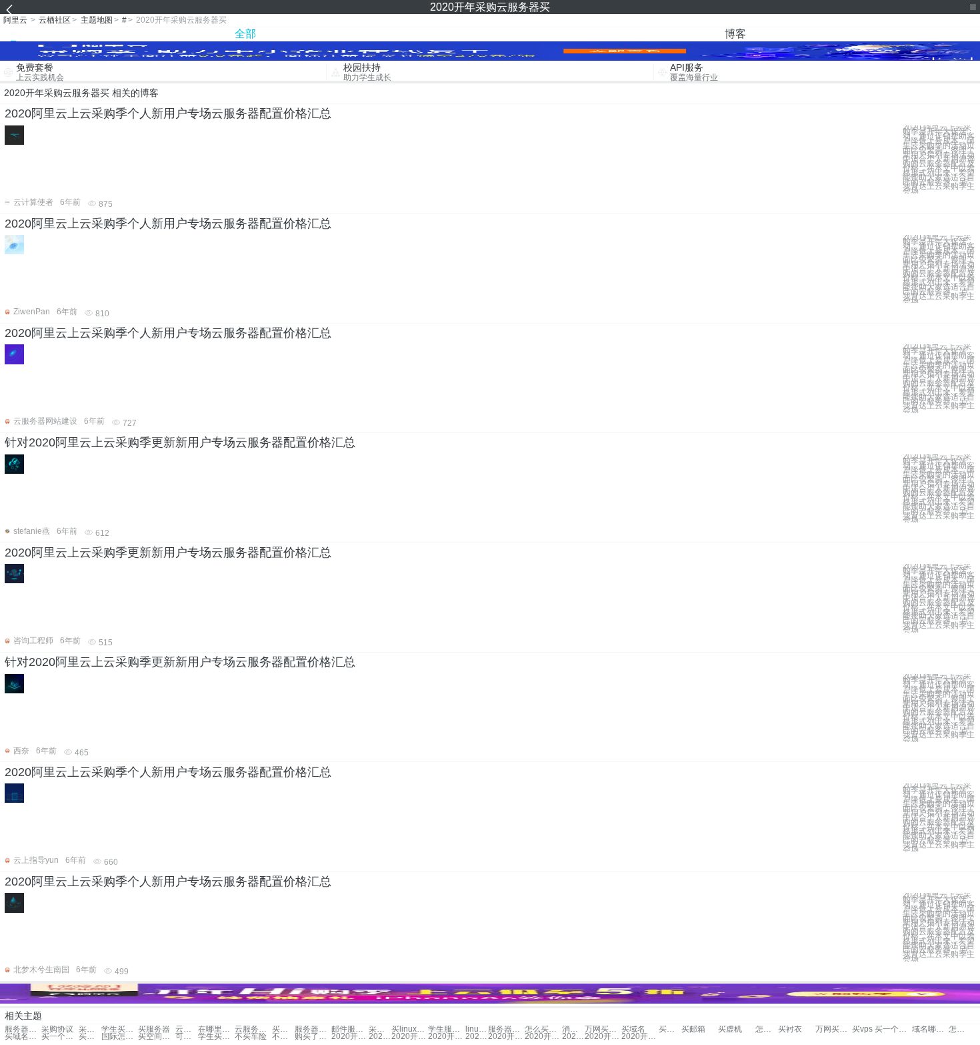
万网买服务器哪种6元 (603, 1029)
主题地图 (97, 20)
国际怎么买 (119, 1036)
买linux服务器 (409, 1029)
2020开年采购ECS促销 (349, 1036)
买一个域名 (893, 1029)
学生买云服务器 (119, 1029)
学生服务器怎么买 (446, 1029)
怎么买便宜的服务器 (543, 1029)
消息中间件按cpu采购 (573, 1029)
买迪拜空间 (90, 1036)
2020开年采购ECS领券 (409, 1036)
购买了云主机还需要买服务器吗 (313, 1036)
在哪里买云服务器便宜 (216, 1029)
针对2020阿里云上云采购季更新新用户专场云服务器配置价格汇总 (180, 442)
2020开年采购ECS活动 (446, 1036)
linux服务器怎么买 (476, 1029)
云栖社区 (55, 20)
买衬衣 (790, 1029)
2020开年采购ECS (506, 1036)
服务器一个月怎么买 (506, 1029)
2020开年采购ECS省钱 (380, 1036)
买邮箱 (693, 1029)
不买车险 (251, 1036)
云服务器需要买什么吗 (253, 1029)
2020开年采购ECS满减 (476, 1036)
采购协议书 (380, 1029)
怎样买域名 (960, 1029)
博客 (735, 33)
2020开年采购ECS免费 (573, 1036)
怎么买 (766, 1029)
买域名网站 (23, 1036)
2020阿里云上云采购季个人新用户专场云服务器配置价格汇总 (168, 113)
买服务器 (154, 1029)
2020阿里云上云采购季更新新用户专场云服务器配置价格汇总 (168, 552)
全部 (245, 33)
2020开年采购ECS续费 (543, 1036)
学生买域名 (216, 1036)
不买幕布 (283, 1036)
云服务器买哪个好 (186, 1029)
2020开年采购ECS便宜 (639, 1036)
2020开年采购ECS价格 (603, 1036)
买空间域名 (156, 1036)
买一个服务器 (283, 1029)
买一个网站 (59, 1036)
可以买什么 (186, 1036)
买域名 (633, 1029)
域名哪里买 (930, 1029)
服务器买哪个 (313, 1029)
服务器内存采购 (23, 1029)
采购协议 (57, 1029)
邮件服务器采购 (349, 1029)
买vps (862, 1029)
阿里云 (15, 20)
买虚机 (730, 1029)
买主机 (670, 1029)
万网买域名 (833, 1029)
